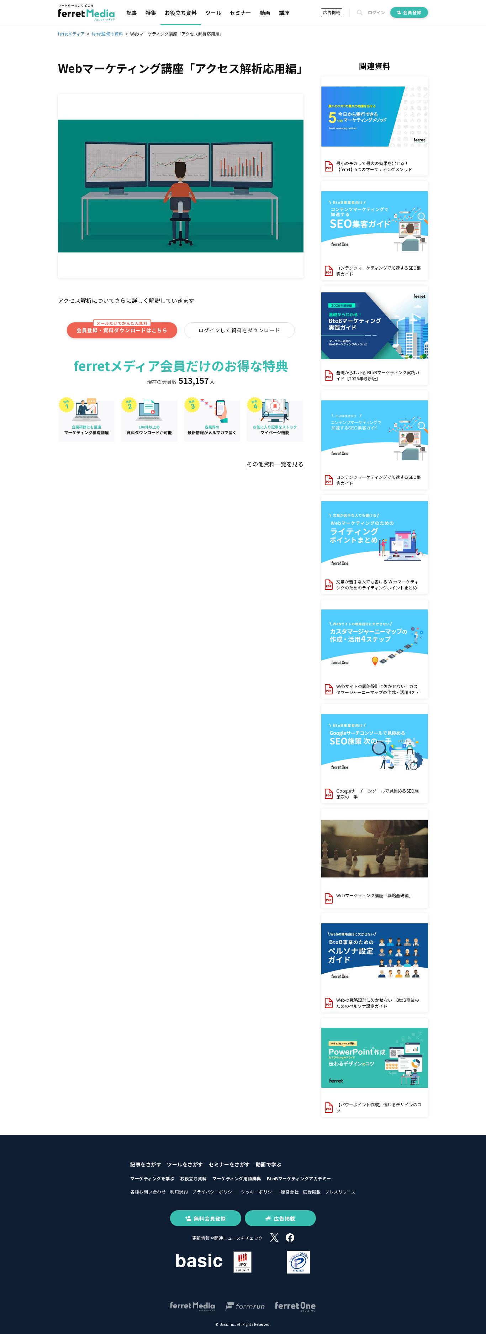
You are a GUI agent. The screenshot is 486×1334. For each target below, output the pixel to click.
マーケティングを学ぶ (152, 1178)
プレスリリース (340, 1192)
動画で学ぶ (269, 1164)
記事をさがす (145, 1164)
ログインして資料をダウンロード (240, 330)
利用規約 (179, 1192)
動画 (265, 12)
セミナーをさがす (229, 1164)
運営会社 (290, 1192)
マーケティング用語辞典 (236, 1178)
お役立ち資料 (181, 12)
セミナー (240, 12)
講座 (284, 12)
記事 (131, 12)
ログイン (376, 12)
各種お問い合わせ (148, 1192)
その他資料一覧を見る (275, 464)
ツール (213, 12)
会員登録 (412, 12)
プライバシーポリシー (214, 1192)
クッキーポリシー (258, 1192)
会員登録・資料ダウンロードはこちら (122, 328)
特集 (151, 12)
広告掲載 (331, 12)
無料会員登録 (210, 1218)
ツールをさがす (185, 1164)
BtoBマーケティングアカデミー (299, 1178)
